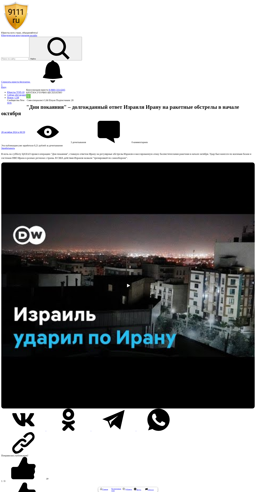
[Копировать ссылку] (128, 442)
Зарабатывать (8, 148)
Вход (3, 87)
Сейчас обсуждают (16, 95)
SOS (9, 103)
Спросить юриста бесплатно (16, 82)
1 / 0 (3, 481)
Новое (13, 97)
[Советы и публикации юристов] (16, 30)
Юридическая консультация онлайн (19, 35)
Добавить (128, 489)
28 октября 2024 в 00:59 (13, 132)
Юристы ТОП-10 (15, 92)
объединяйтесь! (30, 32)
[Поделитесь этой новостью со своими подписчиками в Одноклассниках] (68, 430)
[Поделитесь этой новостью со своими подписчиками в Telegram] (113, 430)
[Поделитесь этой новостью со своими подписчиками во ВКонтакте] (23, 430)
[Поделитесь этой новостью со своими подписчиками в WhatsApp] (158, 430)
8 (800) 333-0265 (57, 90)
